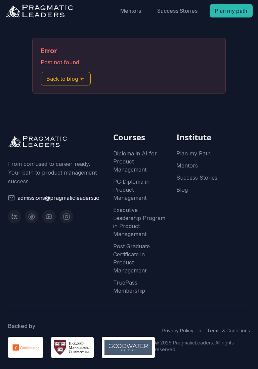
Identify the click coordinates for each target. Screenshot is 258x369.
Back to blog (62, 78)
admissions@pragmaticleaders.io (58, 197)
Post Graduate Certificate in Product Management (131, 258)
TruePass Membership (129, 286)
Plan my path (231, 10)
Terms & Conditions (228, 330)
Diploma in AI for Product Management (135, 161)
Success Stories (177, 10)
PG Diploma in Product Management (131, 189)
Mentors (130, 10)
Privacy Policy (178, 330)
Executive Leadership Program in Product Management (139, 222)
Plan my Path (193, 153)
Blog (182, 189)
